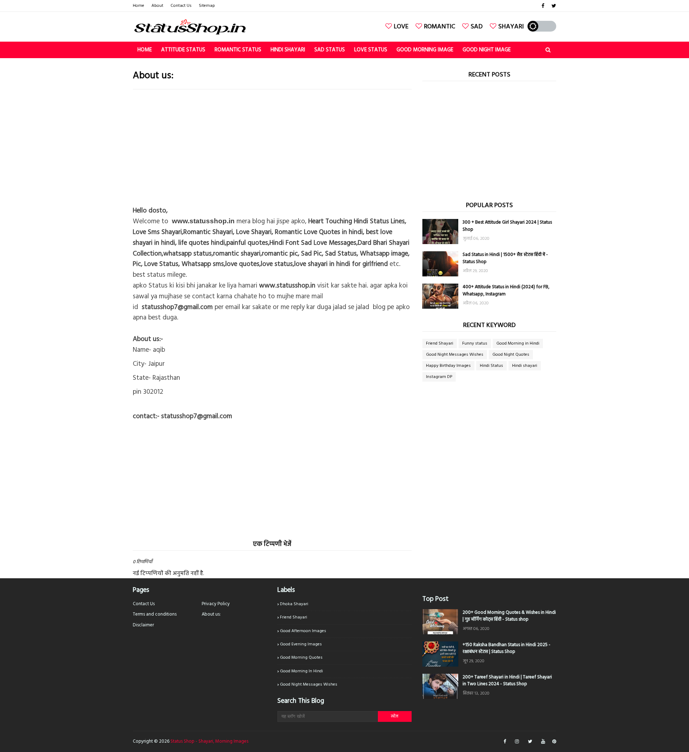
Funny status (474, 343)
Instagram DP (439, 376)
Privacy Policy (216, 604)
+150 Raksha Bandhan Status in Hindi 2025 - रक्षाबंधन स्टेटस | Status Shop (506, 648)
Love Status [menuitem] (370, 50)
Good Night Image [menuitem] (487, 50)
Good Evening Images (301, 644)
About (157, 5)
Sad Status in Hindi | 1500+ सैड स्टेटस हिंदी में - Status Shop (505, 258)
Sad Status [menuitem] (329, 50)
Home (138, 5)
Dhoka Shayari (294, 604)
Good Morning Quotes (301, 657)
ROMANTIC (439, 27)
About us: (211, 614)
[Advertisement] (272, 147)
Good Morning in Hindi (517, 343)
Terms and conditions (155, 614)
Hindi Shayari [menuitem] (288, 50)
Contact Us (181, 5)
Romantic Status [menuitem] (238, 50)
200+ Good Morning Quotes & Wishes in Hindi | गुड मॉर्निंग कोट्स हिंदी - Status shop (509, 616)
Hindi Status (491, 365)
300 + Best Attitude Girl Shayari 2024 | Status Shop (507, 226)
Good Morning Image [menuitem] (425, 50)
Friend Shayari (439, 343)
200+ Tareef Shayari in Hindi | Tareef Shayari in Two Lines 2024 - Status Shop (507, 681)
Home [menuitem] (144, 50)
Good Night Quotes (510, 354)
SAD (476, 27)
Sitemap (207, 5)
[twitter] (553, 6)
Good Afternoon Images (303, 631)
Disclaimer (143, 625)
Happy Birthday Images (448, 365)
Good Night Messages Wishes (454, 354)
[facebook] (543, 6)
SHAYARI (511, 27)
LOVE (401, 27)
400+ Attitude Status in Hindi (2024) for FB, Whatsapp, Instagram (506, 291)
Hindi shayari (524, 365)
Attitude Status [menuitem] (183, 50)
